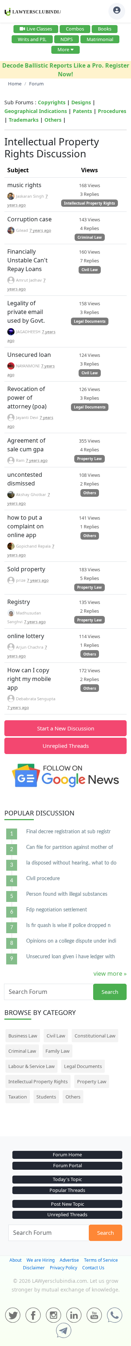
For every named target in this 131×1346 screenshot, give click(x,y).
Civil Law (90, 269)
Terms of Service (101, 1260)
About (15, 1260)
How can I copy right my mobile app (29, 679)
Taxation (17, 1096)
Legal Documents (90, 321)
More (63, 49)
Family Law (57, 1051)
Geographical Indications (35, 111)
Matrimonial (100, 39)
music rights (24, 185)
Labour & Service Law (31, 1066)
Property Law (89, 458)
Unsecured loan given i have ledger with (70, 956)
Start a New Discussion (65, 728)
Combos (75, 28)
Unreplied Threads (66, 745)
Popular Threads (67, 1190)
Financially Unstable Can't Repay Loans (27, 260)
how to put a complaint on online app (25, 526)
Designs (81, 102)
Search (110, 991)
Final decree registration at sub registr (68, 831)
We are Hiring (41, 1260)
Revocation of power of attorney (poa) (27, 397)
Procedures (112, 111)
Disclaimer (34, 1268)
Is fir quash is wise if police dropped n (68, 925)
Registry (18, 602)
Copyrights (52, 102)
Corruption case (29, 219)
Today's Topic (67, 1179)
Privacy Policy (63, 1268)
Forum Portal (67, 1165)
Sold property (26, 569)
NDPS (66, 39)
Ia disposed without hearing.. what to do (71, 863)
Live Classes (39, 28)
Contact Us (93, 1268)
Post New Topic (67, 1204)
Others (52, 119)
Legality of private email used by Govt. (26, 312)
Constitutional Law (95, 1035)
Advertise (69, 1260)
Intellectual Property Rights (89, 203)
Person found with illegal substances (66, 894)
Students (46, 1096)
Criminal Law (90, 237)
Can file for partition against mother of (69, 847)
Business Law (22, 1035)
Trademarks (24, 119)
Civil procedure (43, 878)
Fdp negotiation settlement (56, 909)
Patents (82, 111)
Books (104, 28)
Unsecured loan (29, 355)
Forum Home (67, 1154)
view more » (110, 974)
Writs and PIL (32, 39)
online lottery (25, 636)
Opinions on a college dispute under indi (71, 941)
